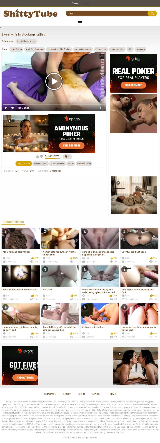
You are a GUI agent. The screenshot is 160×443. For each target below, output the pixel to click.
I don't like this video (41, 156)
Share (71, 164)
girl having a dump (83, 49)
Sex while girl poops (26, 41)
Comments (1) (84, 164)
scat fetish (16, 49)
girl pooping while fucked (59, 49)
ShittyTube (76, 438)
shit (130, 49)
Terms (112, 394)
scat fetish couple (34, 49)
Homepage (50, 394)
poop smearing (117, 49)
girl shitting (100, 49)
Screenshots (57, 164)
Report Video (40, 164)
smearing (140, 49)
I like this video (37, 156)
